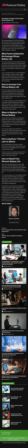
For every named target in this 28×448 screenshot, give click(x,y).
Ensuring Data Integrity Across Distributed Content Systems (14, 298)
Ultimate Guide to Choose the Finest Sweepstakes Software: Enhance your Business (14, 366)
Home (4, 438)
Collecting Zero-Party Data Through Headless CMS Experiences (14, 321)
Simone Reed (6, 356)
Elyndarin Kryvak (7, 266)
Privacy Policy (10, 438)
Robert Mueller (7, 22)
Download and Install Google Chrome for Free (6, 415)
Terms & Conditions (20, 438)
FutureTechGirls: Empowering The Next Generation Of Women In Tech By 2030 (14, 276)
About (10, 439)
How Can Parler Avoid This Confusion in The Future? (6, 389)
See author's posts (14, 222)
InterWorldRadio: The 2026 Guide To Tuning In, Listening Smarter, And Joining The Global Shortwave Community (14, 252)
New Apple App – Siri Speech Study (6, 398)
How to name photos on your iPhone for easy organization (14, 229)
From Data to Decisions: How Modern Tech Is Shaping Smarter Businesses (14, 344)
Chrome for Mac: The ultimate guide (6, 423)
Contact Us (16, 439)
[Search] (24, 9)
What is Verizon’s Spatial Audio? (6, 406)
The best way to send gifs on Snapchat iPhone (12, 235)
